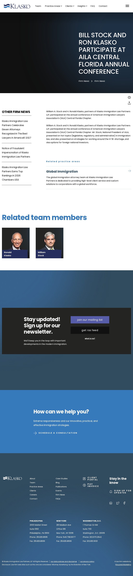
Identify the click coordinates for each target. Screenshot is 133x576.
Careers (33, 494)
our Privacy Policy (87, 561)
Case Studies (62, 478)
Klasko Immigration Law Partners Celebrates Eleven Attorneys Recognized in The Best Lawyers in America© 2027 (16, 129)
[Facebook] (124, 503)
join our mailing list (90, 320)
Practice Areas (36, 486)
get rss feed (90, 330)
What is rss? (90, 338)
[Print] (129, 98)
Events (59, 490)
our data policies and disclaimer (64, 561)
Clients (33, 490)
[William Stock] (49, 235)
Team (32, 482)
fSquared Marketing (123, 564)
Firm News (84, 81)
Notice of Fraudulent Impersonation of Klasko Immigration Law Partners (16, 152)
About (32, 478)
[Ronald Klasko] (16, 235)
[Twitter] (117, 503)
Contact (33, 498)
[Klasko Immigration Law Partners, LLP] (17, 6)
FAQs (58, 498)
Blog (57, 482)
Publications (61, 486)
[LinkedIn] (110, 503)
